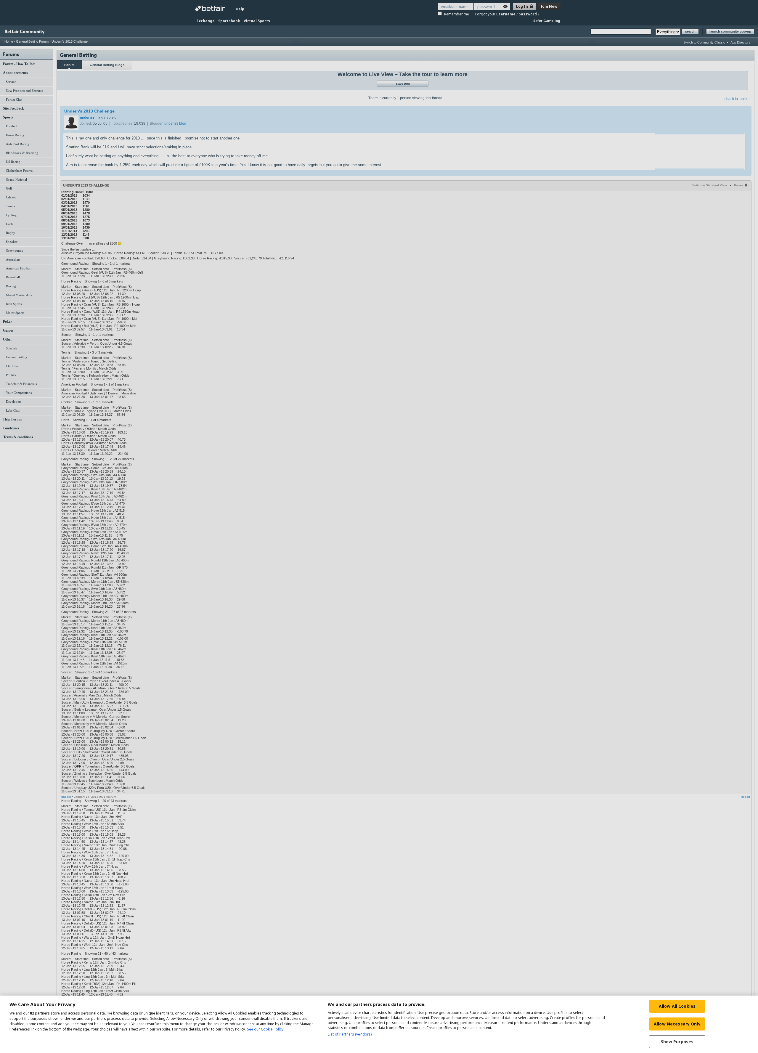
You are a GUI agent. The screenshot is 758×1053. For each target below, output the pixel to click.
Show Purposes (677, 1041)
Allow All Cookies (677, 1006)
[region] (379, 1024)
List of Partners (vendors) (350, 1034)
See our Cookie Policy (265, 1029)
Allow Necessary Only (677, 1024)
